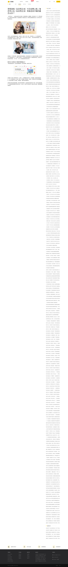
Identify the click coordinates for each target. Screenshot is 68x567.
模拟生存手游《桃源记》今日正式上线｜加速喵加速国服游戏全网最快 (53, 167)
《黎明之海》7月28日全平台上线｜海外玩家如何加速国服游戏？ (53, 218)
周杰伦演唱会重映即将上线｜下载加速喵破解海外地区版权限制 (53, 261)
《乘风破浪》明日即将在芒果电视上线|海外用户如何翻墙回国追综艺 (53, 259)
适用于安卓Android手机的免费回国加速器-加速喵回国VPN (53, 498)
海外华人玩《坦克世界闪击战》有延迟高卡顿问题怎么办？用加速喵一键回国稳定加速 (53, 386)
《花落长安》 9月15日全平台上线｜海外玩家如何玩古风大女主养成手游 (53, 194)
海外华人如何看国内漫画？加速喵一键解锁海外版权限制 (53, 465)
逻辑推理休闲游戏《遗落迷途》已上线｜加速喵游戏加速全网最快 (53, 33)
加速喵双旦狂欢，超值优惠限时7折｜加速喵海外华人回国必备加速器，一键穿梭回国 (53, 363)
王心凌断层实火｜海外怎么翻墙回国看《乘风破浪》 (53, 257)
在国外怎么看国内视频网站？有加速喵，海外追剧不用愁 (53, 490)
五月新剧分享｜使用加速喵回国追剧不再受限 (52, 37)
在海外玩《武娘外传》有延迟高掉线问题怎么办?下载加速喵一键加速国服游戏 (53, 269)
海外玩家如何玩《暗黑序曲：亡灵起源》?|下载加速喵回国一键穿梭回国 (53, 355)
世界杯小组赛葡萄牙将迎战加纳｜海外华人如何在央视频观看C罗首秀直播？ (53, 149)
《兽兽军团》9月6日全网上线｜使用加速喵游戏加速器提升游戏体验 (53, 196)
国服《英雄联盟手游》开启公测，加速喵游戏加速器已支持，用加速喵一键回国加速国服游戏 (53, 449)
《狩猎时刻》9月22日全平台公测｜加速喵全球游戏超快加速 (53, 188)
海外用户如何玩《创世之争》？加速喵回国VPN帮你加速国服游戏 (53, 369)
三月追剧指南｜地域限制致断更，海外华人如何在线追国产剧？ (53, 294)
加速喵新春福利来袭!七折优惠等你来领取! (52, 110)
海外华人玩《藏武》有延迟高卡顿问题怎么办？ (53, 86)
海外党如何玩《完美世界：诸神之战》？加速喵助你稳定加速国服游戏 (53, 343)
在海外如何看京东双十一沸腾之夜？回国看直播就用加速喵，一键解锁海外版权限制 (53, 439)
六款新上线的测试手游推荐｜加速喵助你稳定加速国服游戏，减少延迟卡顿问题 (53, 416)
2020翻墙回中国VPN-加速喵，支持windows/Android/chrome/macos (53, 510)
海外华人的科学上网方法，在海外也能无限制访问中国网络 (53, 502)
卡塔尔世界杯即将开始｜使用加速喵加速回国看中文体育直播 (53, 153)
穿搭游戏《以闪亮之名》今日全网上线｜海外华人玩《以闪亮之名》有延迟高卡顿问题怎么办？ (53, 61)
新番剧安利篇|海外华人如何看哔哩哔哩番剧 (52, 314)
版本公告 (24, 4)
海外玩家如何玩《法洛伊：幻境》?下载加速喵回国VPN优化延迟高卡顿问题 (53, 339)
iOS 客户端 (9, 555)
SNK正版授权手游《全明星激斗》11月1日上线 (52, 165)
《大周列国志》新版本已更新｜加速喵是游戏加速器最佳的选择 (53, 45)
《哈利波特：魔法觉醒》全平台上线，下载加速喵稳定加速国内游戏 (53, 457)
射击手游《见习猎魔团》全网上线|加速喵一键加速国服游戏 (53, 141)
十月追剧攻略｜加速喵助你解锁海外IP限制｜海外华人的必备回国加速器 (53, 447)
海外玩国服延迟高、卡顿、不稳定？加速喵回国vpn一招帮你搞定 (53, 518)
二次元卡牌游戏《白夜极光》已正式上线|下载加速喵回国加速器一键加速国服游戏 (53, 18)
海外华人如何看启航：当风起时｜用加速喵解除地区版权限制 (53, 453)
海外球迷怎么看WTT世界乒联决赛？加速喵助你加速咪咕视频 (53, 286)
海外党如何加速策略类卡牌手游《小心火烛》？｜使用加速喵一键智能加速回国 (53, 116)
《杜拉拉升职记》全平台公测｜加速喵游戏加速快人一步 (53, 114)
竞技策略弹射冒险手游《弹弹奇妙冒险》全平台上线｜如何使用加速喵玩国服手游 (53, 145)
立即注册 (58, 1)
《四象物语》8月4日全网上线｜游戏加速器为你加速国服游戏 (53, 214)
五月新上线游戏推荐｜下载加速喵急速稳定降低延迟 (53, 265)
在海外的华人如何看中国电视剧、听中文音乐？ (53, 508)
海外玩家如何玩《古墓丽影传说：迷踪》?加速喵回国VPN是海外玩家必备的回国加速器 (53, 335)
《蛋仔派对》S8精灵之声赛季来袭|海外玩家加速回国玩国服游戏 (53, 80)
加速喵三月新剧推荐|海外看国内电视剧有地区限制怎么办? (53, 84)
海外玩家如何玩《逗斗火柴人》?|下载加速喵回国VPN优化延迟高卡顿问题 (53, 357)
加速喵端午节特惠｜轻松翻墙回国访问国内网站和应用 (53, 253)
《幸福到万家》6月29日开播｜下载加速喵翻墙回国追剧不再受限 (53, 239)
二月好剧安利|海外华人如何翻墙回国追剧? (52, 106)
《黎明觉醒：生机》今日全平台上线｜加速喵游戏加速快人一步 (53, 88)
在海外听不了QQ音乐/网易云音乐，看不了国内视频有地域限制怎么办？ (53, 528)
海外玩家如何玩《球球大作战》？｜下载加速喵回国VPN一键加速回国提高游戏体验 (53, 371)
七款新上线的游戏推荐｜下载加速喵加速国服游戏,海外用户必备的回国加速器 (53, 410)
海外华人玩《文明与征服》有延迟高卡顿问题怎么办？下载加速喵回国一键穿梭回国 (53, 349)
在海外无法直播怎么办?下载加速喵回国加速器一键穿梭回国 (53, 288)
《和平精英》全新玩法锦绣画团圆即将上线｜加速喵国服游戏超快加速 (53, 131)
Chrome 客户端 (10, 554)
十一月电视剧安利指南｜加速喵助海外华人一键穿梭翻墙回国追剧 (53, 163)
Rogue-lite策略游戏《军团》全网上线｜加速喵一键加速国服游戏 (53, 186)
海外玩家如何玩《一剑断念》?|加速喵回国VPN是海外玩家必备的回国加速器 (53, 359)
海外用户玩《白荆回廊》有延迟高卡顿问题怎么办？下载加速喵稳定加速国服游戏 (53, 361)
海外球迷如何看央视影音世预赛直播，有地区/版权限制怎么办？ (53, 488)
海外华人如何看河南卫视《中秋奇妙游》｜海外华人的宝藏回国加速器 (53, 451)
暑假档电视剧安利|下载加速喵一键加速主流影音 (53, 235)
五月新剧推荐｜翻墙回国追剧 (50, 267)
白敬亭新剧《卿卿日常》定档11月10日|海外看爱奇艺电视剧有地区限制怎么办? (53, 159)
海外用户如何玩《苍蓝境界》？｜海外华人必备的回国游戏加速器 (53, 406)
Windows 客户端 (10, 559)
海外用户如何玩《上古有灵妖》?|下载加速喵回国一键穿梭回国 (53, 353)
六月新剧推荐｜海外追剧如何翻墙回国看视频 (52, 251)
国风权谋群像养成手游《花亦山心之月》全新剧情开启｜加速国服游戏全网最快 (53, 96)
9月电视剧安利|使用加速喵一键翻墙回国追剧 (52, 198)
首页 (15, 4)
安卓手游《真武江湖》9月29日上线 (51, 184)
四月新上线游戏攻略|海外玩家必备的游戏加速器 (53, 55)
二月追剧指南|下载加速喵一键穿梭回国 (51, 302)
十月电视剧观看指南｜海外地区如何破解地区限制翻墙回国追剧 (53, 182)
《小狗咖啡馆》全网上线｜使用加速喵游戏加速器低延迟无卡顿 (53, 100)
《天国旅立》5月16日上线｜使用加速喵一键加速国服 (53, 31)
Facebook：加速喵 (56, 559)
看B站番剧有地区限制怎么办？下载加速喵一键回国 (53, 455)
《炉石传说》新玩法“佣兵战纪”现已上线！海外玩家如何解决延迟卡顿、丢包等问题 (53, 445)
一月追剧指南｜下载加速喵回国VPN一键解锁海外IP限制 (53, 320)
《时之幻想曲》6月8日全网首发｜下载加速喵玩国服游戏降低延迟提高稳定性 (53, 247)
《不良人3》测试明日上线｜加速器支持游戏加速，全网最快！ (53, 237)
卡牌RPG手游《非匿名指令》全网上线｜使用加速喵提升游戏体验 (53, 147)
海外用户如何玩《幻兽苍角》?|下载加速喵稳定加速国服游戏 (53, 351)
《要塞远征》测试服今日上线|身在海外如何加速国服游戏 (53, 202)
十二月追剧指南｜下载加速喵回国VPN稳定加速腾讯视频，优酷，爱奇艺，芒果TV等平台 (53, 418)
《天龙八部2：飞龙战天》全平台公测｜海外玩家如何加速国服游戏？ (53, 51)
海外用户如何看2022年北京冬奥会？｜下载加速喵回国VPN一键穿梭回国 (53, 308)
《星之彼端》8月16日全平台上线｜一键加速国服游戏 (53, 210)
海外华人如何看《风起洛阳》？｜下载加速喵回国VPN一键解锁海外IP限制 (53, 414)
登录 (54, 1)
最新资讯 (19, 4)
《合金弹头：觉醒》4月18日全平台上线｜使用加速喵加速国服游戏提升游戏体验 (53, 49)
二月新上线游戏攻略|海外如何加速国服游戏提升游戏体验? (53, 104)
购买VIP (32, 1)
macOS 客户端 (10, 558)
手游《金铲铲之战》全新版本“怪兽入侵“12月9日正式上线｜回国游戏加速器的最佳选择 (53, 137)
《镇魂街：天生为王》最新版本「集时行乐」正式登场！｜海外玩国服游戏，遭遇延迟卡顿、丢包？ (53, 92)
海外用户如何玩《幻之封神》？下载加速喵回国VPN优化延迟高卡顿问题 (53, 347)
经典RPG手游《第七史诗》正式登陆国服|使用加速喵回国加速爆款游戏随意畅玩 (53, 14)
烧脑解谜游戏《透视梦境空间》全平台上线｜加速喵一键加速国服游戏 (53, 157)
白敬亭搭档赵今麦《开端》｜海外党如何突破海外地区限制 (53, 318)
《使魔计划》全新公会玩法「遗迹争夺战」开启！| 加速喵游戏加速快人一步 (53, 102)
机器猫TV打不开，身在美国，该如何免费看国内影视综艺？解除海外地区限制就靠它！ (53, 492)
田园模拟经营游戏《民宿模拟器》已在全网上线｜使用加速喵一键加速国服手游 (53, 155)
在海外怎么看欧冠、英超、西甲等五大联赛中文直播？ (53, 443)
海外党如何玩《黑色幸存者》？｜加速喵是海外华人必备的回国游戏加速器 (53, 388)
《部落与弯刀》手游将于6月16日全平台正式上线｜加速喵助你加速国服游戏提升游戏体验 (53, 241)
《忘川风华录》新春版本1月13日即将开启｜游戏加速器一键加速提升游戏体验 (53, 112)
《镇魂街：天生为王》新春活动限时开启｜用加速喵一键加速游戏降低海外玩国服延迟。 (53, 108)
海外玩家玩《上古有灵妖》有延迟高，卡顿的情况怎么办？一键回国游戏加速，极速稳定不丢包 (53, 255)
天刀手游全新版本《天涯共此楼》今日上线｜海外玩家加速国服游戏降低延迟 (53, 263)
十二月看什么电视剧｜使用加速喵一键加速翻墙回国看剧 (53, 143)
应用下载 (21, 1)
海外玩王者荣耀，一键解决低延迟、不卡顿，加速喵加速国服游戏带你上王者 (53, 471)
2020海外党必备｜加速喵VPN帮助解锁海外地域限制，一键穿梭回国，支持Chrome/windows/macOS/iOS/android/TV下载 (53, 500)
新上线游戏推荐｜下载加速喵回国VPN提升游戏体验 (53, 290)
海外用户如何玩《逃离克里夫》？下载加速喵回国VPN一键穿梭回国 (53, 345)
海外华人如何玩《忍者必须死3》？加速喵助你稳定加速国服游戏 (53, 310)
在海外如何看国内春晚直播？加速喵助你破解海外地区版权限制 (53, 304)
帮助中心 (37, 1)
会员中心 (28, 555)
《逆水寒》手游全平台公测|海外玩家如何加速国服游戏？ (53, 10)
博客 (10, 4)
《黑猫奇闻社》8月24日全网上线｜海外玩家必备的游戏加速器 (53, 204)
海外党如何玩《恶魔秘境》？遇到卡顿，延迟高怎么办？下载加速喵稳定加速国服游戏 (53, 408)
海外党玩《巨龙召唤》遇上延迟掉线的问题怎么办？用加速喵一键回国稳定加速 (53, 404)
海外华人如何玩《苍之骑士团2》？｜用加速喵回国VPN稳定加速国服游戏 (53, 396)
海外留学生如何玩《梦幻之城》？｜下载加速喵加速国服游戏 (53, 400)
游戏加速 (26, 1)
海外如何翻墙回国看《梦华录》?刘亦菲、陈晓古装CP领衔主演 (53, 249)
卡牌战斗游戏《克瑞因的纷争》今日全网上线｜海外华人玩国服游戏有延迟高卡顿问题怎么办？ (53, 94)
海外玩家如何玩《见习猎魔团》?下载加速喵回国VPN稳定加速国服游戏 (53, 337)
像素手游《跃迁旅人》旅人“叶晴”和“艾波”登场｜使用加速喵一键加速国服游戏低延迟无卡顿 (53, 139)
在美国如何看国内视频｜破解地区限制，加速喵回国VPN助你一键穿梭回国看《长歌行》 (53, 496)
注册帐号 (28, 554)
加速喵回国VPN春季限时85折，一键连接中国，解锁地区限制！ (53, 292)
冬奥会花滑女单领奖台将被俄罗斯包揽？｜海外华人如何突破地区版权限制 (53, 306)
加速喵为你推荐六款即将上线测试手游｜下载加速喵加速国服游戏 (53, 300)
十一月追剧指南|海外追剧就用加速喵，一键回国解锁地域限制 (53, 437)
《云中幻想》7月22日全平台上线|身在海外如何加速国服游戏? (53, 222)
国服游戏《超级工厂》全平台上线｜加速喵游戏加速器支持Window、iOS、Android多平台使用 (53, 192)
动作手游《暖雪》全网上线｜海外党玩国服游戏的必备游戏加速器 (53, 133)
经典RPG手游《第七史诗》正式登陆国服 (52, 35)
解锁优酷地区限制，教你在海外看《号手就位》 (53, 494)
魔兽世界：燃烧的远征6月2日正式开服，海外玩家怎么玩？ (53, 522)
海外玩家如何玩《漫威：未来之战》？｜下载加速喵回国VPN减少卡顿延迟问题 (53, 373)
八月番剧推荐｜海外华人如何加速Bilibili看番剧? (53, 208)
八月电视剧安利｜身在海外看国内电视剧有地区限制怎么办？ (53, 216)
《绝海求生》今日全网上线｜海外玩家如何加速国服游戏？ (53, 63)
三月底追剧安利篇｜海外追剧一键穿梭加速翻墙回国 (53, 284)
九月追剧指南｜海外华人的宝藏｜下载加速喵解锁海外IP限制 (53, 459)
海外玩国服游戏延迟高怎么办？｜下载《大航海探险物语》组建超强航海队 (53, 190)
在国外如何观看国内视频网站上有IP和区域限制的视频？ (53, 504)
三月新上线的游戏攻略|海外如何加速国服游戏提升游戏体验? (53, 82)
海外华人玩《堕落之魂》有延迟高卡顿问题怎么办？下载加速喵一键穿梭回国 (53, 312)
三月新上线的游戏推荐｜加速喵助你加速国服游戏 (53, 296)
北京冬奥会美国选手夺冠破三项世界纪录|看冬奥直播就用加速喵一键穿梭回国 (53, 298)
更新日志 (20, 558)
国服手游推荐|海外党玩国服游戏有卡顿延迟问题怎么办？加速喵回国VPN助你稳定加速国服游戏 (53, 422)
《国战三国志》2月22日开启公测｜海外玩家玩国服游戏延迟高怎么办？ (53, 90)
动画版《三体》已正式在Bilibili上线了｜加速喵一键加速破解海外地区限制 (53, 135)
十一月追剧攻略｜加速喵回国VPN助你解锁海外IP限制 (53, 420)
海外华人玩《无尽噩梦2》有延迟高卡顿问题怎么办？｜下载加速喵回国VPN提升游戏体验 (53, 394)
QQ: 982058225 (55, 557)
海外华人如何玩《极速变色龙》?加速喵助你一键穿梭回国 (53, 341)
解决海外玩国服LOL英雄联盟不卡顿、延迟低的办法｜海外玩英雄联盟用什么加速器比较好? (53, 516)
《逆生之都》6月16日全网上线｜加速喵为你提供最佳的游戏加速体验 (53, 243)
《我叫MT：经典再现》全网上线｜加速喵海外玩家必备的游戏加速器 (53, 59)
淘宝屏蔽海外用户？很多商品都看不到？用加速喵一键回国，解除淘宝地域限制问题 (53, 514)
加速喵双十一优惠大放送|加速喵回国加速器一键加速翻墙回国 (53, 161)
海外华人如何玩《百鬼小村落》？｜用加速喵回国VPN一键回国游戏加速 (53, 398)
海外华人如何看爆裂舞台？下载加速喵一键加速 (53, 467)
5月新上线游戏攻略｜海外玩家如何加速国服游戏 (53, 39)
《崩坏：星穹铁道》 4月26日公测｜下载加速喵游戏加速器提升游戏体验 (53, 43)
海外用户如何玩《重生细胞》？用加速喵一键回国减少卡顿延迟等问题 (53, 365)
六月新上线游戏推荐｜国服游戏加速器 (51, 245)
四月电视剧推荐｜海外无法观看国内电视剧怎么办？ (53, 57)
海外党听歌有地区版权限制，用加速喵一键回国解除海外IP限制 (53, 461)
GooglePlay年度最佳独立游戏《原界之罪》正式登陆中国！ (53, 53)
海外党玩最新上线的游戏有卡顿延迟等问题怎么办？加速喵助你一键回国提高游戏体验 (53, 469)
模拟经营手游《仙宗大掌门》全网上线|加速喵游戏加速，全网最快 (53, 12)
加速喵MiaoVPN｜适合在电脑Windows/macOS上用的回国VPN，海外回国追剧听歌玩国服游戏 (53, 512)
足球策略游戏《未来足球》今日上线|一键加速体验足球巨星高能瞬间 (53, 151)
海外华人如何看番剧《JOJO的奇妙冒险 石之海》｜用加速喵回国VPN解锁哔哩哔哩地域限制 (53, 412)
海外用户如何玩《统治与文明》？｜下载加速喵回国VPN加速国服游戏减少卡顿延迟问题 (53, 402)
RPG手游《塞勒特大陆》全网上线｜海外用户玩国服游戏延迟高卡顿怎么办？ (53, 47)
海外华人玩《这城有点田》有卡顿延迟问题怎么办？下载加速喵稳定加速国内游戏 (53, 424)
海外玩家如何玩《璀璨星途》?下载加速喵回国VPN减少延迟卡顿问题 (53, 333)
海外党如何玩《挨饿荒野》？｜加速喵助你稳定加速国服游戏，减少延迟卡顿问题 (53, 390)
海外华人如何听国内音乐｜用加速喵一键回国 (52, 473)
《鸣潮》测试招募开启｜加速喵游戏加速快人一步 (53, 65)
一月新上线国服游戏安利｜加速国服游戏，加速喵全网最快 (53, 118)
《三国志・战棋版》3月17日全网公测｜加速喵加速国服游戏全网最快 (53, 67)
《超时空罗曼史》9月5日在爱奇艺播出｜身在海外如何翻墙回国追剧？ (53, 200)
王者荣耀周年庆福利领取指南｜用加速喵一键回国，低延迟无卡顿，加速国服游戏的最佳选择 (53, 441)
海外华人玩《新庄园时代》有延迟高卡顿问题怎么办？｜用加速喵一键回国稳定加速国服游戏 (53, 392)
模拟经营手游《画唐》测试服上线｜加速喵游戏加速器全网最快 (53, 41)
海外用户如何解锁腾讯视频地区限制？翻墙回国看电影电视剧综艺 (53, 206)
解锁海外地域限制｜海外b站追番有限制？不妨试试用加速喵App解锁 (53, 506)
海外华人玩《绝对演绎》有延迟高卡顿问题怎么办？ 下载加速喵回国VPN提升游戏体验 (53, 367)
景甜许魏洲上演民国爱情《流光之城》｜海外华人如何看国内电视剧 (53, 316)
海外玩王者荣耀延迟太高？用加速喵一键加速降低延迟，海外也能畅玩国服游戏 (53, 520)
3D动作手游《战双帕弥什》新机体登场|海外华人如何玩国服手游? (53, 98)
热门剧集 (29, 4)
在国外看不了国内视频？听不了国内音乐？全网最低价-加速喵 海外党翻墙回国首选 (53, 530)
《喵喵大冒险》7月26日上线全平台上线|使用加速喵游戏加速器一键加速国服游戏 (53, 220)
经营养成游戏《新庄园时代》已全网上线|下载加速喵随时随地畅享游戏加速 (53, 16)
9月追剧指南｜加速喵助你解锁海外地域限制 (52, 463)
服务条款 (20, 555)
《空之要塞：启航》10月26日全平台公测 (52, 169)
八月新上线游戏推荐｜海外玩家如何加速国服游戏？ (53, 212)
